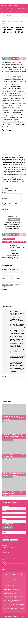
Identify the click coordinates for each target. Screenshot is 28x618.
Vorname (4, 510)
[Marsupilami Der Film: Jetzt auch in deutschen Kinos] (6, 357)
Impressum (4, 555)
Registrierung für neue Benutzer (9, 547)
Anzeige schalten (5, 552)
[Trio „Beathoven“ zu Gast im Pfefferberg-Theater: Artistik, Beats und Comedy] (6, 325)
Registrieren (5, 286)
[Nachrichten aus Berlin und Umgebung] (14, 3)
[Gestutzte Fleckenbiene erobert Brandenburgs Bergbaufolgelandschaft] (6, 364)
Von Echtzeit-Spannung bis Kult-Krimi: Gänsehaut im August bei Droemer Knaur (17, 332)
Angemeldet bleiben (13, 216)
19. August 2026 (7, 458)
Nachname (4, 515)
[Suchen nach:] (14, 15)
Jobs (3, 567)
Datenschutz (4, 557)
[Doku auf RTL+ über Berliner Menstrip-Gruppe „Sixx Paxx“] (6, 313)
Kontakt (3, 569)
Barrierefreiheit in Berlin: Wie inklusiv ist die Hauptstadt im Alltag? (16, 345)
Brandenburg (4, 9)
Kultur (12, 9)
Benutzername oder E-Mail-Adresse (11, 269)
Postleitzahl (5, 519)
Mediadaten (4, 550)
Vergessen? (17, 284)
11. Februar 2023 (6, 36)
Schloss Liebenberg (19, 241)
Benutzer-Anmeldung (6, 543)
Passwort (4, 198)
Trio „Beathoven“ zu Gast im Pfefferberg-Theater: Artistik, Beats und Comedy (17, 325)
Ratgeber (10, 12)
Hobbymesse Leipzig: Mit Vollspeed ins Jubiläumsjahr (13, 492)
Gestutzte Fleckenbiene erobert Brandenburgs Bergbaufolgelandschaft (16, 364)
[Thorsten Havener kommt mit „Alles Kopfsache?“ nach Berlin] (6, 370)
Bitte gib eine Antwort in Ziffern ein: (11, 278)
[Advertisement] (13, 389)
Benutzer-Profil (5, 545)
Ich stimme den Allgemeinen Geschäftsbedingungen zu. (10, 524)
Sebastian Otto (16, 36)
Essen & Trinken (22, 9)
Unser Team (4, 562)
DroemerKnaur (10, 238)
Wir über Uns (5, 559)
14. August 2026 (7, 495)
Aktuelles (3, 5)
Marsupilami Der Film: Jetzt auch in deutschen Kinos (17, 356)
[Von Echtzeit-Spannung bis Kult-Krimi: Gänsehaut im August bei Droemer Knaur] (6, 332)
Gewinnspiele (19, 12)
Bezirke (16, 5)
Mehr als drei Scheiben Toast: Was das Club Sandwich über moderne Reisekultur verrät (16, 338)
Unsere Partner (5, 564)
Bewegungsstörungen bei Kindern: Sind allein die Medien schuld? (17, 351)
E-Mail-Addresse (5, 506)
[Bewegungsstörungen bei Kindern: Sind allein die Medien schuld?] (6, 351)
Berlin (10, 5)
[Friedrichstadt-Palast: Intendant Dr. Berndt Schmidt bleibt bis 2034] (6, 319)
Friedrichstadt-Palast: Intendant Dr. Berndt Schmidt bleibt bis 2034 (16, 319)
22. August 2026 (7, 421)
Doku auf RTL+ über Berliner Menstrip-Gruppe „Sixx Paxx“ (17, 313)
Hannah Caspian (7, 241)
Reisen (3, 12)
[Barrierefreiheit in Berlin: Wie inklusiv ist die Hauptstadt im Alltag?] (6, 345)
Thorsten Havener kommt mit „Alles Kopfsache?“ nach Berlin (17, 370)
